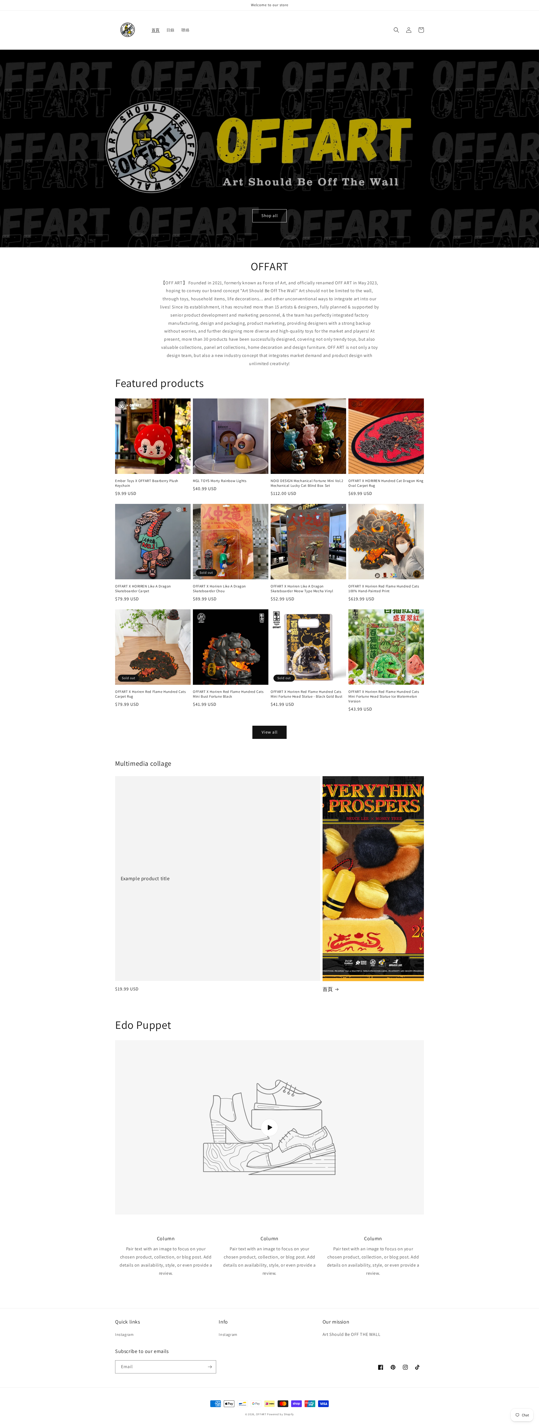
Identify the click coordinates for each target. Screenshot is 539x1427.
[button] (396, 30)
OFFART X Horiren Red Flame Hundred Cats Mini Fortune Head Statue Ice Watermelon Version (383, 697)
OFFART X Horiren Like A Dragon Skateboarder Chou (219, 588)
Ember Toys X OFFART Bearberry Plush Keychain (146, 483)
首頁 (328, 989)
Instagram (124, 1334)
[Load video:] (269, 1127)
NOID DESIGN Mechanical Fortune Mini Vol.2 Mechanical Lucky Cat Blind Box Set (307, 483)
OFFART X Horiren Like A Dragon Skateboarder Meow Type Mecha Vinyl (302, 588)
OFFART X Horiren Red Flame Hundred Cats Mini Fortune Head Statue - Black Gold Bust (306, 694)
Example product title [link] (145, 878)
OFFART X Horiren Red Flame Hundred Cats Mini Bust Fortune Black (228, 694)
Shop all (269, 215)
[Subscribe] (210, 1366)
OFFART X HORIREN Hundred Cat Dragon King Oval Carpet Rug (386, 483)
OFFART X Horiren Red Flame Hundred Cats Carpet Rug (150, 694)
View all (270, 732)
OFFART (261, 1414)
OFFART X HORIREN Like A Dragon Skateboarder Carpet (143, 588)
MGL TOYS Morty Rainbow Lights (219, 481)
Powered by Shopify (280, 1414)
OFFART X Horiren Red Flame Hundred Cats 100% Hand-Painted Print (383, 588)
